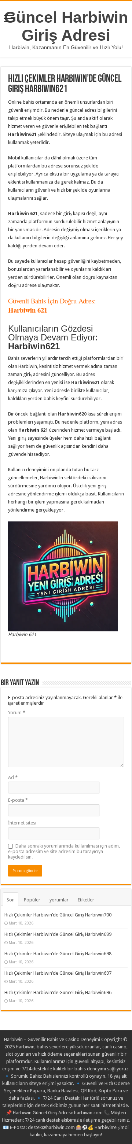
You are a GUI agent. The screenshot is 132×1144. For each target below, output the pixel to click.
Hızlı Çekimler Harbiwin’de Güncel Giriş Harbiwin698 (57, 953)
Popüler (32, 900)
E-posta (18, 800)
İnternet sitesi (22, 823)
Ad (13, 777)
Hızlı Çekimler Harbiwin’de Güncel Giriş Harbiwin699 (57, 934)
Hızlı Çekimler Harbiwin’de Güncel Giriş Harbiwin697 (57, 973)
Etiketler (86, 900)
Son (11, 900)
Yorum (16, 712)
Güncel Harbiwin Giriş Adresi (66, 26)
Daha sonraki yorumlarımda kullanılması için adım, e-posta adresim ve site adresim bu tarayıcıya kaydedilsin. (64, 851)
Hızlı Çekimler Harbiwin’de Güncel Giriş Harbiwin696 (57, 992)
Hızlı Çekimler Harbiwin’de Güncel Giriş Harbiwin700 (57, 915)
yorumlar (59, 900)
